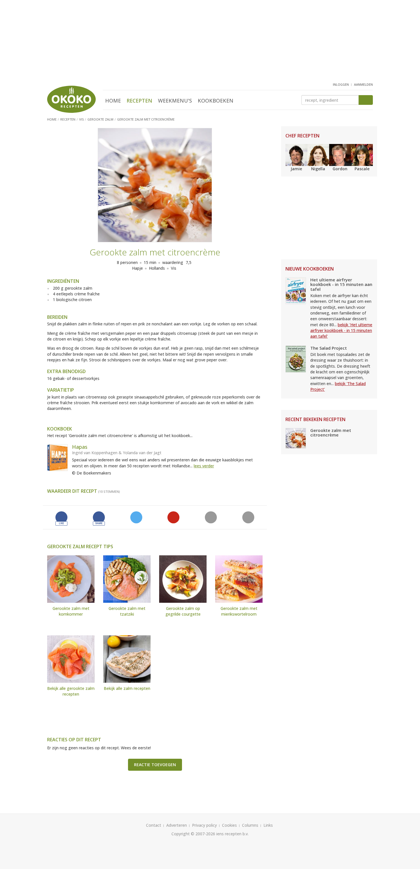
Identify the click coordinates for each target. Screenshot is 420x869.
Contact (153, 825)
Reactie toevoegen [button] (155, 764)
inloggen (341, 84)
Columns (250, 825)
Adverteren (176, 825)
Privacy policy (204, 825)
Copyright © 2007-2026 (193, 833)
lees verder (204, 465)
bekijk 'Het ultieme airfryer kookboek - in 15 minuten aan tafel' (341, 330)
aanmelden (363, 84)
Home (113, 100)
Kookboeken (215, 100)
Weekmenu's (175, 100)
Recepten (139, 100)
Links (268, 825)
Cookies (229, 825)
